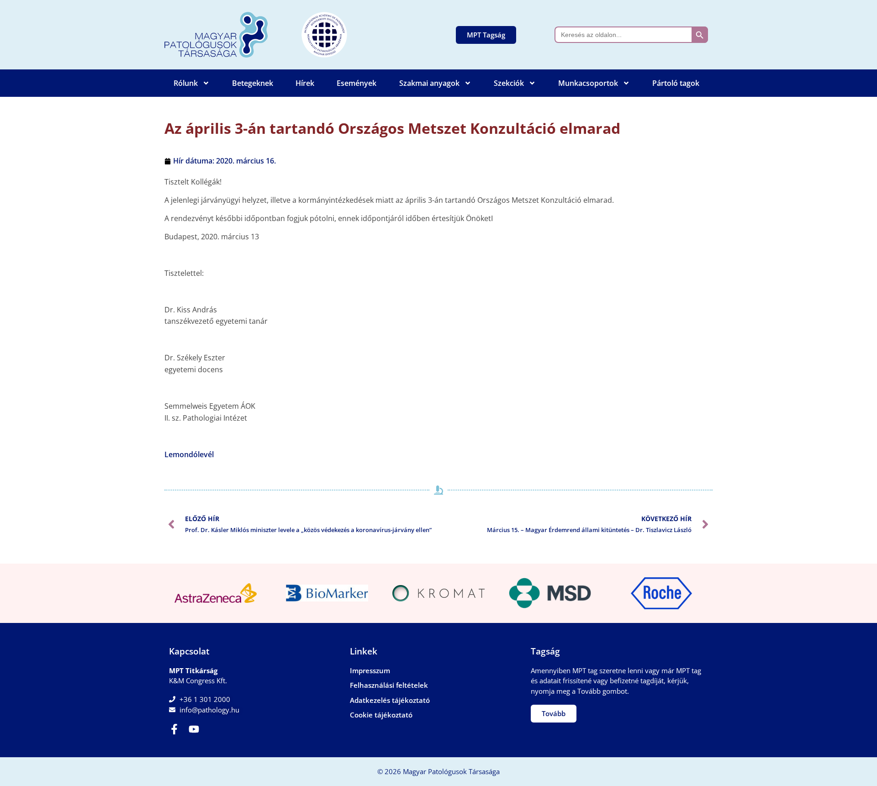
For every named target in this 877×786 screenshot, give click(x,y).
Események (356, 83)
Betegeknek (252, 83)
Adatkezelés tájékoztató (390, 700)
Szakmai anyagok (429, 83)
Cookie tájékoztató (381, 714)
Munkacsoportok (588, 83)
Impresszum (370, 670)
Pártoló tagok (675, 83)
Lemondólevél (189, 454)
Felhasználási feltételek (389, 685)
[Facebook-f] (174, 729)
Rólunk (186, 83)
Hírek (305, 83)
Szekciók (509, 83)
